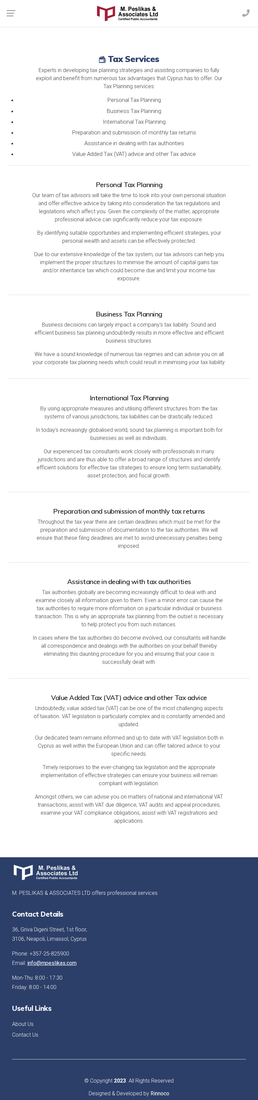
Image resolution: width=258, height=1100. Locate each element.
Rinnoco (159, 1093)
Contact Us (25, 1035)
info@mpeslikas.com (52, 963)
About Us (23, 1024)
